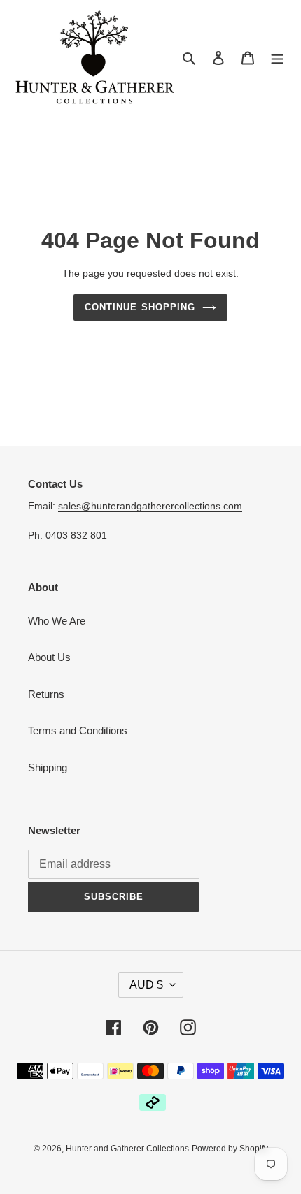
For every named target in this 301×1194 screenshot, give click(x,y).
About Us (49, 657)
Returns (46, 694)
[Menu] (277, 58)
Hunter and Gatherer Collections (127, 1148)
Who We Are (56, 621)
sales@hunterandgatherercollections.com (150, 505)
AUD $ (146, 985)
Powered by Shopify (230, 1148)
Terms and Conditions (77, 730)
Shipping (47, 767)
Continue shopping (140, 307)
